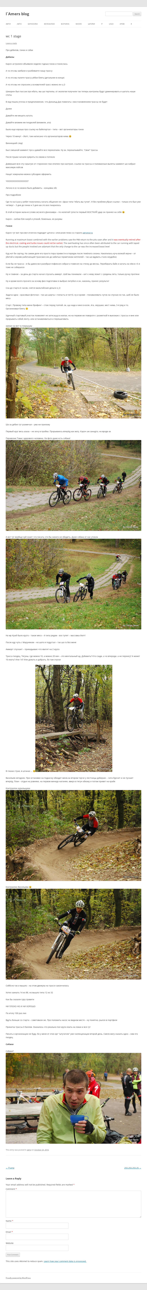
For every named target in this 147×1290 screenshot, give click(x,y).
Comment (11, 1189)
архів (122, 24)
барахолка (33, 24)
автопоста (88, 232)
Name (9, 1220)
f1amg (10, 1167)
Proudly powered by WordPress (18, 1278)
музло (79, 24)
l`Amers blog (17, 13)
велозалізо (49, 24)
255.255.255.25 (132, 1167)
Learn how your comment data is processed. (65, 1261)
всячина (65, 24)
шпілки (91, 24)
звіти (8, 24)
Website (9, 1243)
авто (19, 24)
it (102, 24)
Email (9, 1232)
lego (111, 24)
